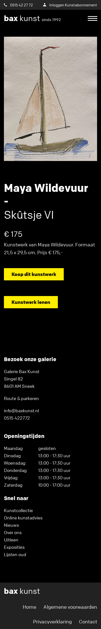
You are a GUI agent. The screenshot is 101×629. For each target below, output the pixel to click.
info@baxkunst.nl (21, 410)
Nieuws (11, 525)
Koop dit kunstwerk (34, 274)
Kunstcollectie (18, 510)
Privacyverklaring (52, 621)
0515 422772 (17, 418)
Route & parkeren (21, 398)
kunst (32, 18)
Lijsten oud (15, 554)
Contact (88, 621)
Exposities (14, 547)
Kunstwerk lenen (31, 302)
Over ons (13, 532)
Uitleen (11, 539)
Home (29, 607)
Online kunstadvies (23, 517)
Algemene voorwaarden (70, 607)
